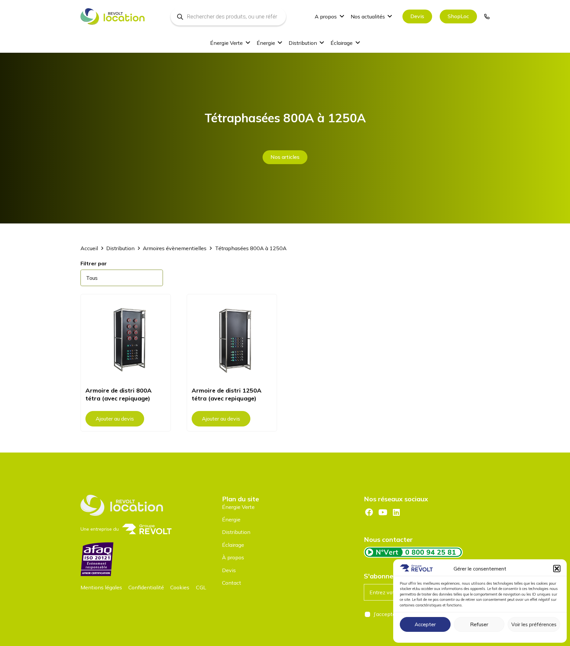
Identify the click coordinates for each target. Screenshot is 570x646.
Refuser (479, 624)
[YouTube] (382, 512)
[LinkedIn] (396, 512)
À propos (233, 557)
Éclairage (233, 545)
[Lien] (487, 16)
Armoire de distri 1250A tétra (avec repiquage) (227, 394)
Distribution (120, 248)
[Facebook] (369, 512)
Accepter (425, 624)
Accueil (89, 248)
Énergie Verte (238, 507)
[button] (557, 568)
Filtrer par (93, 263)
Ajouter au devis (115, 418)
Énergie (231, 519)
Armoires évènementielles (174, 248)
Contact (231, 582)
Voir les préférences (533, 624)
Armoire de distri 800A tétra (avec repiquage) (118, 394)
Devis (229, 570)
